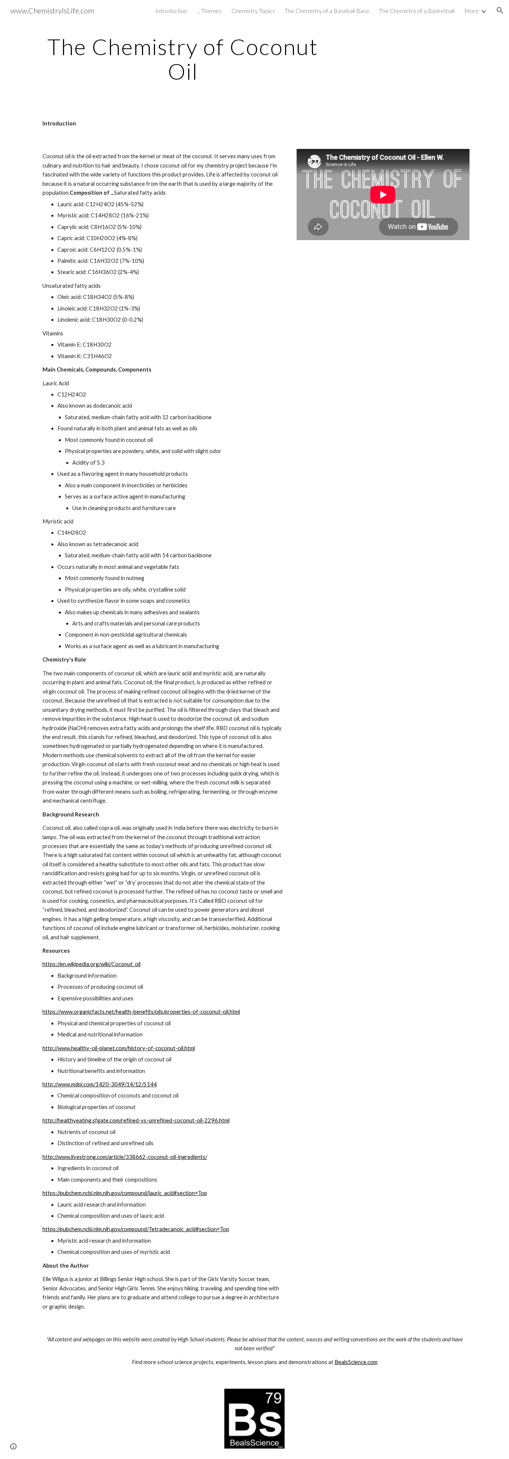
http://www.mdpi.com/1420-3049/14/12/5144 (99, 1084)
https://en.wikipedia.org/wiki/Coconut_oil (91, 964)
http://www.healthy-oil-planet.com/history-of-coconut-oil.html (118, 1048)
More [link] (471, 10)
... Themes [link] (209, 10)
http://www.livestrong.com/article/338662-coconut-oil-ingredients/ (124, 1157)
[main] (182, 58)
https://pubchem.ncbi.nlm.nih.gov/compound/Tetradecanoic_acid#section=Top (135, 1229)
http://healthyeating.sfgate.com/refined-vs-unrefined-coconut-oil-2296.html (136, 1120)
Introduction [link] (171, 10)
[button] (500, 10)
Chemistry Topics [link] (253, 10)
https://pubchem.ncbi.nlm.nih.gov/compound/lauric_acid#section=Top (124, 1193)
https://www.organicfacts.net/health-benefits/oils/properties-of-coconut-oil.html (141, 1012)
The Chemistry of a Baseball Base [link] (327, 10)
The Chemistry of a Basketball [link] (417, 10)
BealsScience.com (356, 1362)
